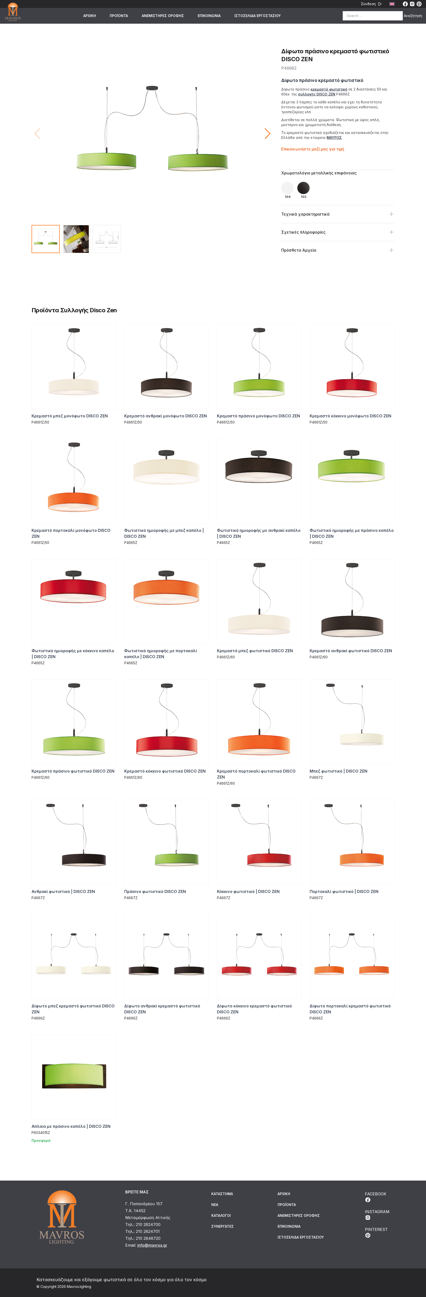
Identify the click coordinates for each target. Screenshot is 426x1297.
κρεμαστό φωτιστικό (329, 89)
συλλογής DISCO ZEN (316, 94)
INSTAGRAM (377, 1211)
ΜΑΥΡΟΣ (334, 137)
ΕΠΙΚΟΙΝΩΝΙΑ (209, 16)
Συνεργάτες (222, 1226)
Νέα (214, 1205)
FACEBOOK (375, 1193)
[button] (267, 133)
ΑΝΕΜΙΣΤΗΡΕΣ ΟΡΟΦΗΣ (163, 16)
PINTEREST (376, 1229)
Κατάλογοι (221, 1215)
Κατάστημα (222, 1194)
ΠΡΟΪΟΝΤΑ (119, 16)
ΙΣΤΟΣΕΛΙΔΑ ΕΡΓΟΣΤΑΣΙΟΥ (257, 16)
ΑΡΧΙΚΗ (89, 16)
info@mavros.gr (152, 1245)
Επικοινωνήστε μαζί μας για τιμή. (313, 149)
